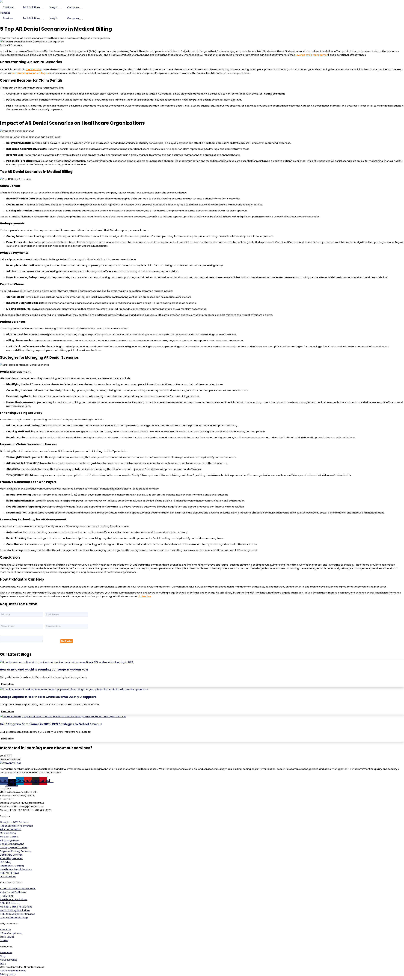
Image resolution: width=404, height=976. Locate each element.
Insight (53, 7)
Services (8, 7)
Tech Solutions (31, 7)
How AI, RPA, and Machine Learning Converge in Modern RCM (44, 669)
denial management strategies (30, 73)
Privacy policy (8, 974)
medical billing (34, 69)
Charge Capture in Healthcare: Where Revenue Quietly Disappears (48, 697)
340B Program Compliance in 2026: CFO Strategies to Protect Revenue (51, 724)
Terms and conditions (13, 970)
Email (3, 755)
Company (73, 7)
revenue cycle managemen (312, 54)
